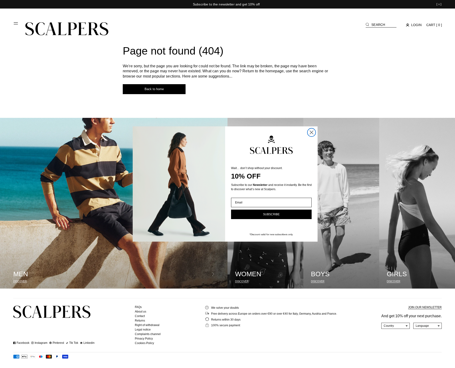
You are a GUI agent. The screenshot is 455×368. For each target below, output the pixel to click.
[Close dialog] (311, 132)
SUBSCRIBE (271, 214)
